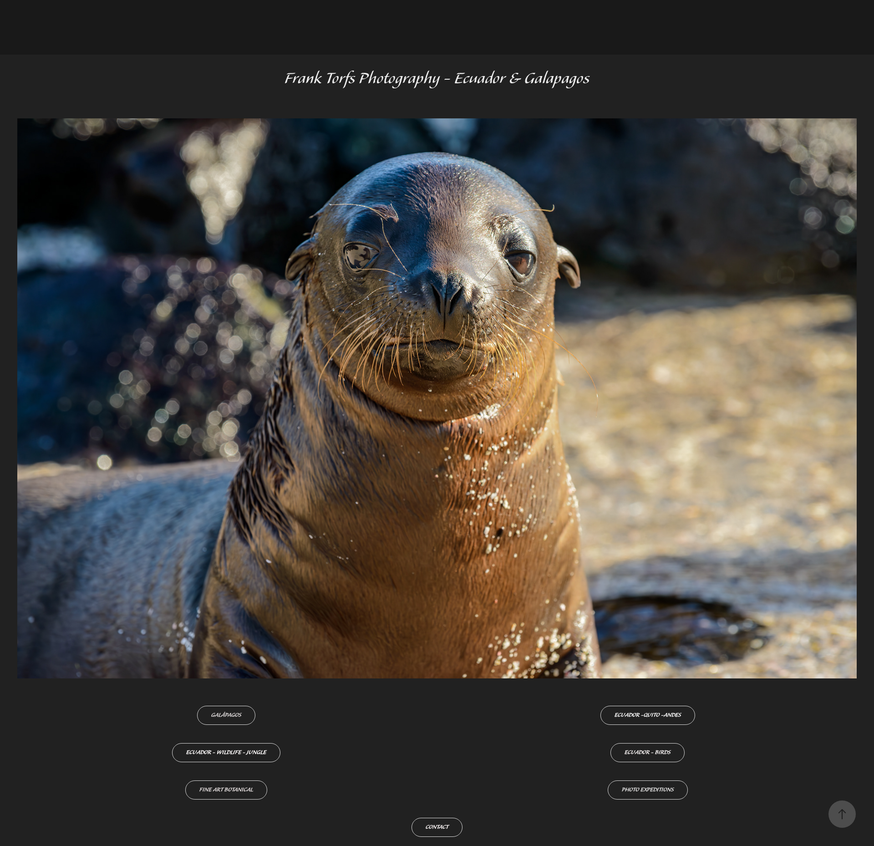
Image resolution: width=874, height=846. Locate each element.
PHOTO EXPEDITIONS (648, 789)
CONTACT (437, 827)
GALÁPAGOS (226, 715)
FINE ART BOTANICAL (226, 789)
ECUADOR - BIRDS (648, 752)
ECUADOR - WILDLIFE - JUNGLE (226, 752)
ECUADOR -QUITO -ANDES (648, 715)
